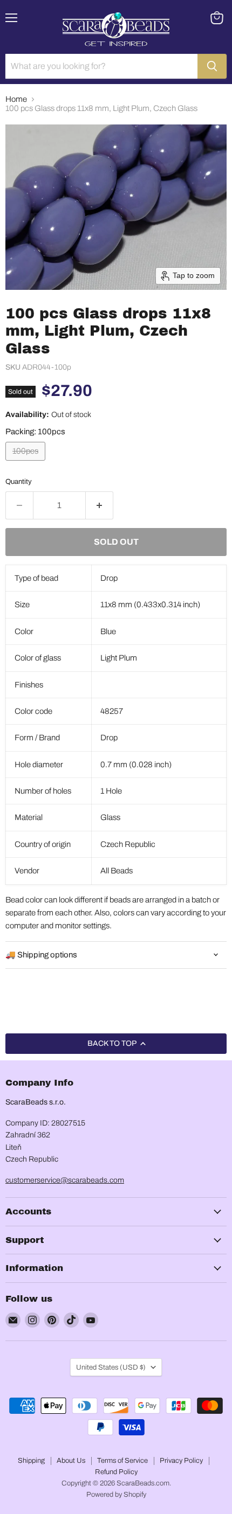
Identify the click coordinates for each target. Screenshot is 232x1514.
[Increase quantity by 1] (99, 505)
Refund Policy (116, 1472)
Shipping (31, 1460)
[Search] (212, 66)
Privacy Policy (181, 1460)
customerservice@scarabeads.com (64, 1180)
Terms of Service (122, 1460)
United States (111, 1367)
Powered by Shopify (116, 1494)
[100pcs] (26, 463)
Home (16, 99)
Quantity (18, 481)
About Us (71, 1460)
